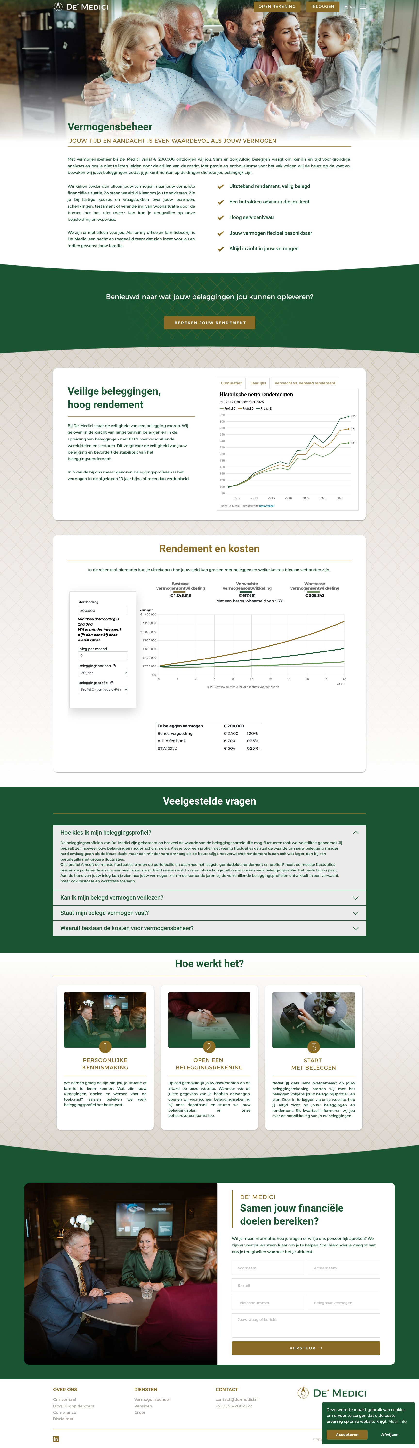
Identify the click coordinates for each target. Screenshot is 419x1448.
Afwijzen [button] (390, 1434)
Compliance (64, 1412)
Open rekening (277, 6)
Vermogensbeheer (110, 127)
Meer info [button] (397, 1421)
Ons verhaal (64, 1399)
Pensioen (143, 1406)
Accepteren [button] (347, 1434)
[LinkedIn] (56, 1439)
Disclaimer (63, 1419)
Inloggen (323, 6)
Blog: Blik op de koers (73, 1406)
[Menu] (363, 7)
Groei (139, 1412)
